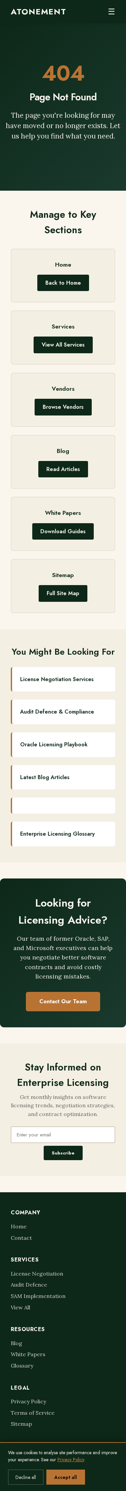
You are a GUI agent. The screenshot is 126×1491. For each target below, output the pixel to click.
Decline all (25, 1477)
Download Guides (63, 531)
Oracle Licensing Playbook (54, 744)
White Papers (28, 1354)
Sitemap (21, 1423)
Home (19, 1226)
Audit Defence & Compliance (57, 712)
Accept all (65, 1477)
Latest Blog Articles (45, 777)
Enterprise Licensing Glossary (57, 834)
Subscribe (63, 1153)
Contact (21, 1237)
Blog (16, 1343)
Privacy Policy (28, 1401)
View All (20, 1307)
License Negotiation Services (57, 679)
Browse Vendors (63, 407)
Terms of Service (32, 1412)
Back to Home (63, 283)
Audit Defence (29, 1284)
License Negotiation (37, 1273)
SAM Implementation (38, 1296)
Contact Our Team (63, 1001)
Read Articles (63, 469)
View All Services (63, 345)
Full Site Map (63, 593)
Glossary (22, 1365)
